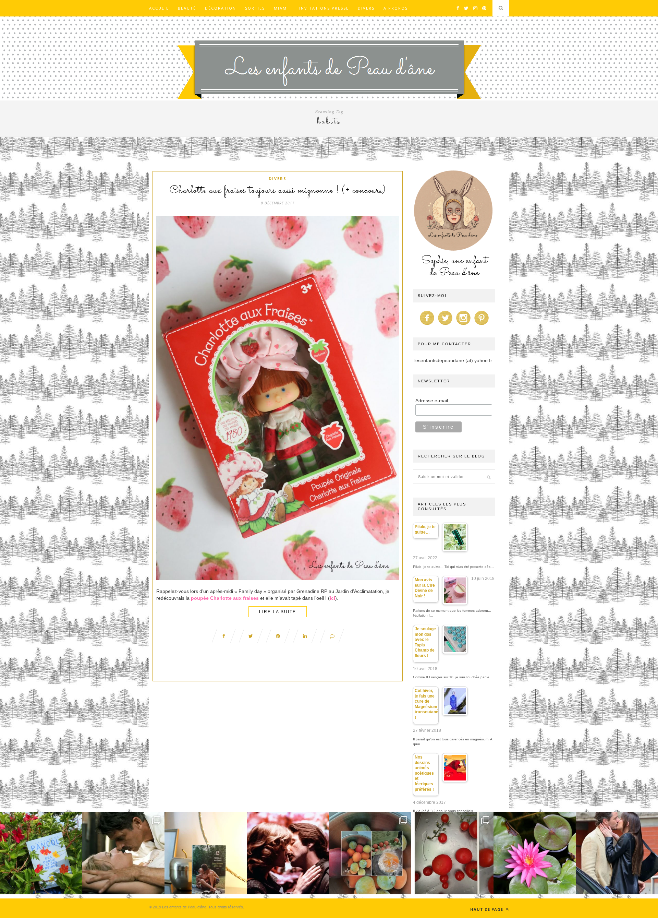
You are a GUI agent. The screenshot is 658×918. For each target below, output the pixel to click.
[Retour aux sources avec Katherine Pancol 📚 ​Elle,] (41, 853)
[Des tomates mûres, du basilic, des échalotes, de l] (452, 853)
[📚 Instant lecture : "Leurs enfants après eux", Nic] (205, 853)
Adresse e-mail (431, 400)
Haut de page (487, 909)
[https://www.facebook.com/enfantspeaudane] (427, 325)
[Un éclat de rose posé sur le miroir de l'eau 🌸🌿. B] (535, 853)
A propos (395, 8)
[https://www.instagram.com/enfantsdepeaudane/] (463, 325)
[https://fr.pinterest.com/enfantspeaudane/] (481, 325)
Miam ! (282, 8)
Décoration (220, 8)
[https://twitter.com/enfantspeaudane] (445, 325)
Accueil (159, 8)
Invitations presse (324, 8)
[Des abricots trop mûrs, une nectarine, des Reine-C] (370, 853)
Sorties (255, 8)
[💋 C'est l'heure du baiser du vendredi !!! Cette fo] (288, 853)
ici (332, 598)
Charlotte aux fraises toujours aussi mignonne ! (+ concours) (278, 190)
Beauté (187, 8)
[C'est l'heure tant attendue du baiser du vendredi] (123, 853)
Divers (366, 8)
